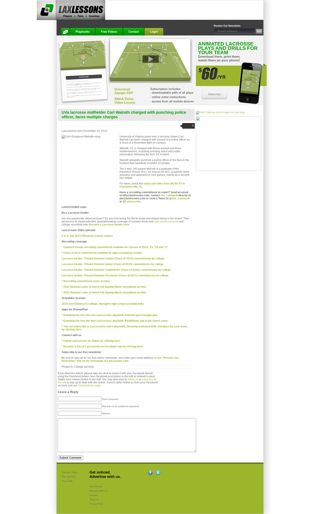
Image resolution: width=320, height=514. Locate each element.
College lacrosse (84, 366)
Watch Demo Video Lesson (125, 100)
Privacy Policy (96, 504)
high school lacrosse (166, 221)
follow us (133, 379)
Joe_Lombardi (181, 198)
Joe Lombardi (169, 195)
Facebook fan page (89, 385)
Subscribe (214, 94)
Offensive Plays (69, 472)
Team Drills (67, 481)
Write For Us (95, 486)
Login (154, 31)
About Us (94, 499)
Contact (93, 495)
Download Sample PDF (124, 91)
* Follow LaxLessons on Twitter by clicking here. (91, 340)
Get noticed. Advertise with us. (105, 474)
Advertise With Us (98, 491)
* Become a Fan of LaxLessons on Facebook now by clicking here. (102, 346)
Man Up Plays (69, 476)
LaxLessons (133, 201)
